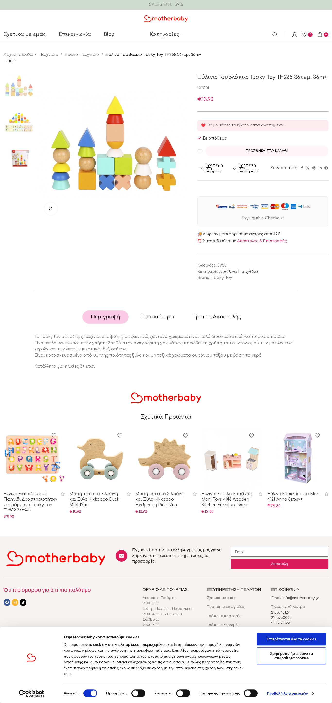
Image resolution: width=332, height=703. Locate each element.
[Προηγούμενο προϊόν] (6, 61)
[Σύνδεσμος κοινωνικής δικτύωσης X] (308, 168)
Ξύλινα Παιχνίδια (81, 55)
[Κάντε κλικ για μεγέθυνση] (51, 209)
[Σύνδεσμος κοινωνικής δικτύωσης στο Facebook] (302, 168)
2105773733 (280, 623)
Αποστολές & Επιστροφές (262, 241)
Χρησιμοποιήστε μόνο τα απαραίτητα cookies (291, 655)
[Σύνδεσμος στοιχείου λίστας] (235, 598)
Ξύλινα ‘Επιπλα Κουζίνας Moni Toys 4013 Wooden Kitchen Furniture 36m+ (226, 499)
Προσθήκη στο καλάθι (267, 151)
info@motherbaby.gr (301, 598)
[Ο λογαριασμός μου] (294, 34)
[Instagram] (15, 602)
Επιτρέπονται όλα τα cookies (291, 639)
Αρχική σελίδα (18, 55)
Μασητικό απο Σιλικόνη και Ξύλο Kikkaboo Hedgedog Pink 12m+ (159, 499)
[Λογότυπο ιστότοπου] (166, 18)
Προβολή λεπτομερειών (287, 693)
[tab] (105, 317)
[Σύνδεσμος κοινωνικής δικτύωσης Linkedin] (320, 168)
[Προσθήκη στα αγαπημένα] (54, 436)
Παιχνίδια (49, 55)
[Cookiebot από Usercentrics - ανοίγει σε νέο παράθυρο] (31, 693)
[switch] (138, 693)
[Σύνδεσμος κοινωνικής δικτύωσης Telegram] (326, 168)
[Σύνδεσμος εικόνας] (56, 558)
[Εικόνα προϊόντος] (231, 458)
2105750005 (281, 618)
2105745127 (280, 612)
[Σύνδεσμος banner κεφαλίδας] (166, 5)
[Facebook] (7, 602)
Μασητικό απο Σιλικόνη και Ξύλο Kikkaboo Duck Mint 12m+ (94, 499)
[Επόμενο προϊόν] (15, 61)
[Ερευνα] (275, 34)
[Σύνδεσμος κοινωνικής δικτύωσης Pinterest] (314, 168)
